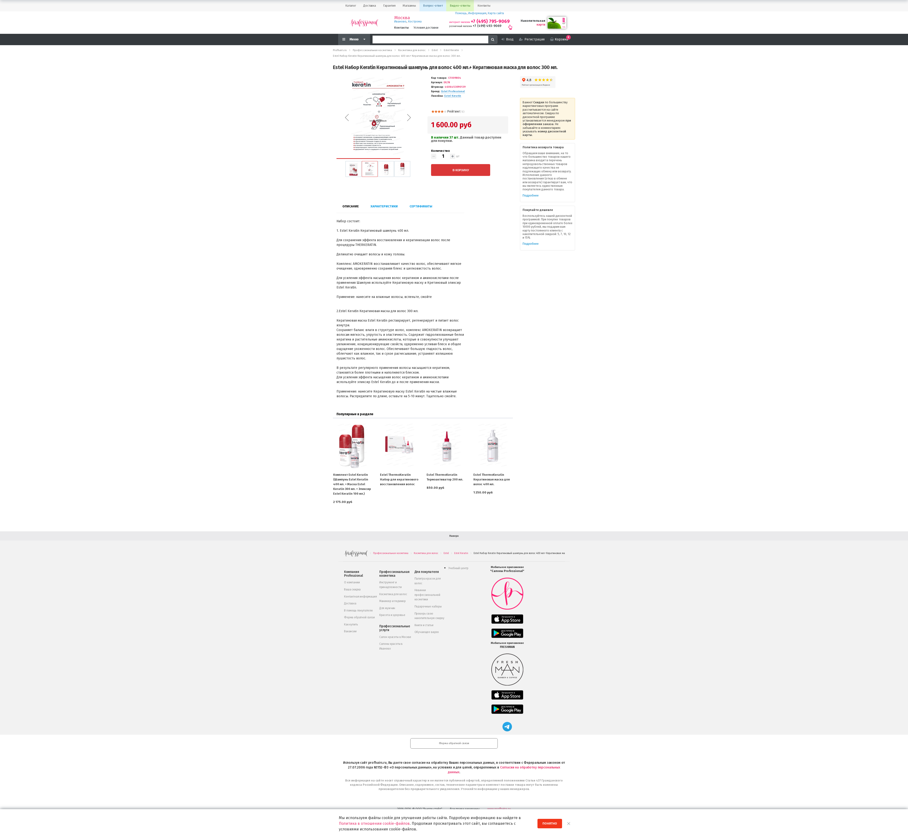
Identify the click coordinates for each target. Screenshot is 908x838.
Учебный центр (458, 568)
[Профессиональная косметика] (364, 22)
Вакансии (350, 631)
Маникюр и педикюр (392, 601)
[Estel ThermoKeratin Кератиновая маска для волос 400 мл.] (493, 446)
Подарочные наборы (428, 606)
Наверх (454, 535)
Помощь (461, 13)
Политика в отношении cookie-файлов (374, 823)
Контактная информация (360, 596)
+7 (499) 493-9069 (487, 26)
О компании (352, 582)
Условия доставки (426, 27)
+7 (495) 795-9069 (490, 21)
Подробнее (531, 195)
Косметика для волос (393, 594)
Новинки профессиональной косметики (427, 595)
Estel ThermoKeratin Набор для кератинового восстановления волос (399, 479)
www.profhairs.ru (499, 809)
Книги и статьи (424, 625)
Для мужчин (387, 608)
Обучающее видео (427, 632)
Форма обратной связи (359, 617)
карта (541, 24)
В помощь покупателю (358, 610)
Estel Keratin (452, 95)
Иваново (400, 21)
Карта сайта (496, 13)
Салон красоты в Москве (395, 637)
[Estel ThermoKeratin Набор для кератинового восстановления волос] (399, 446)
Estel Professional (453, 91)
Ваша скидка (352, 589)
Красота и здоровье (392, 615)
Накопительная (533, 20)
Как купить (351, 624)
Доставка (350, 603)
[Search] (492, 39)
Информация (477, 13)
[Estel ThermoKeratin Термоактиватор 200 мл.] (446, 446)
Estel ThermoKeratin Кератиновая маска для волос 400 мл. (491, 479)
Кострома (415, 21)
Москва (402, 18)
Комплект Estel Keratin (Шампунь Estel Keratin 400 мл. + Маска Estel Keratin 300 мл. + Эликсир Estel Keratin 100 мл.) (352, 484)
